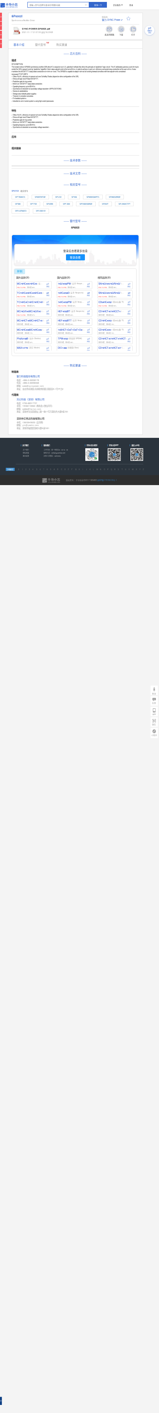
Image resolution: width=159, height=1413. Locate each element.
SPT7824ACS (20, 197)
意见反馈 (26, 456)
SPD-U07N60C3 (20, 211)
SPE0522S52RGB (86, 204)
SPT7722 (33, 204)
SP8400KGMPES (92, 197)
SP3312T (105, 204)
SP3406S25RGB (114, 197)
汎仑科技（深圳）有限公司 (30, 399)
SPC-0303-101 (41, 211)
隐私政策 (26, 453)
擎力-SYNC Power (111, 20)
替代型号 (42, 43)
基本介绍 (19, 44)
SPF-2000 (66, 204)
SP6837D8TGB (40, 197)
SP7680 (17, 204)
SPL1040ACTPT (124, 204)
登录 (131, 4)
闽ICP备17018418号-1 (107, 480)
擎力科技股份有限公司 (28, 376)
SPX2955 (49, 204)
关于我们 (26, 450)
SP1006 (74, 197)
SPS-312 (58, 197)
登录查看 (75, 257)
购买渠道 (61, 44)
